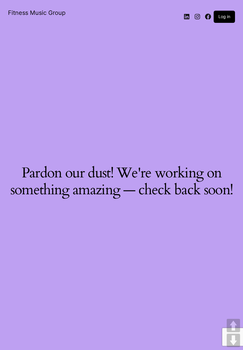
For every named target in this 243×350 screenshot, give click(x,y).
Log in (224, 16)
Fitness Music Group (36, 12)
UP (233, 325)
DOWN (233, 340)
